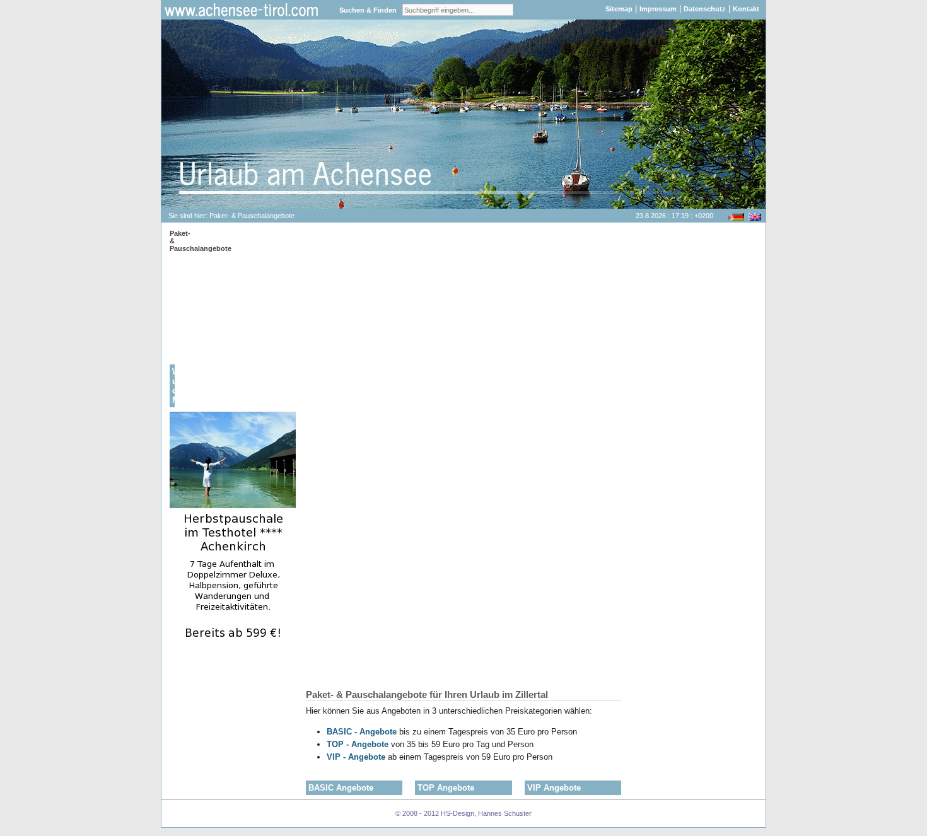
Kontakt (746, 9)
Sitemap (619, 9)
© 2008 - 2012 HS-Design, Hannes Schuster (463, 813)
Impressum (658, 9)
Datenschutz (705, 9)
